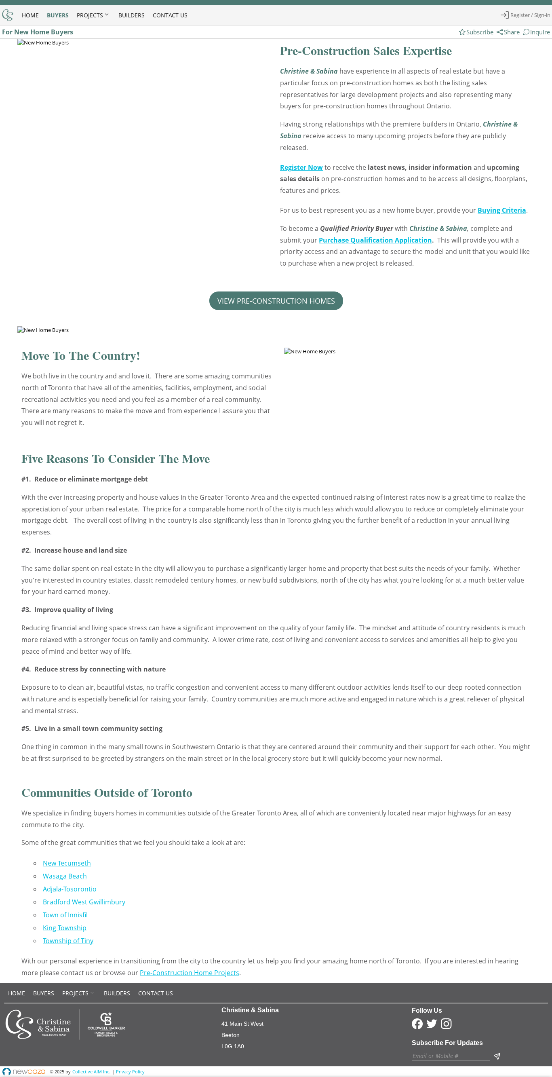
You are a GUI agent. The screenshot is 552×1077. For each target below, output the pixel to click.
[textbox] (451, 1055)
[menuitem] (30, 14)
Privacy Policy (130, 1072)
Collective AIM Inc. (91, 1072)
